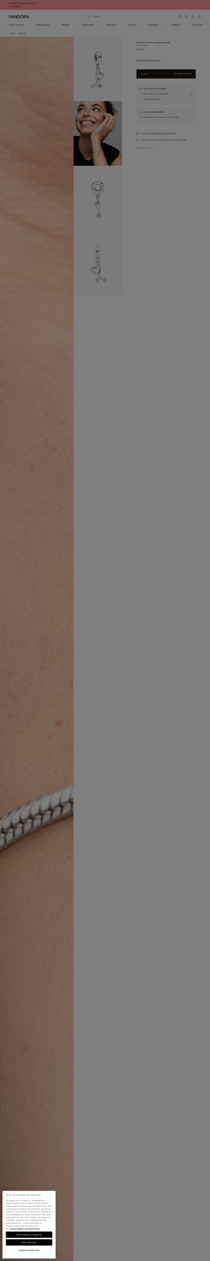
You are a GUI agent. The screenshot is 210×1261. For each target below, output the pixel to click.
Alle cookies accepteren (29, 1235)
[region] (29, 1225)
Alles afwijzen (29, 1242)
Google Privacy (32, 1228)
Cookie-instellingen (29, 1250)
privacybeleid (16, 1228)
